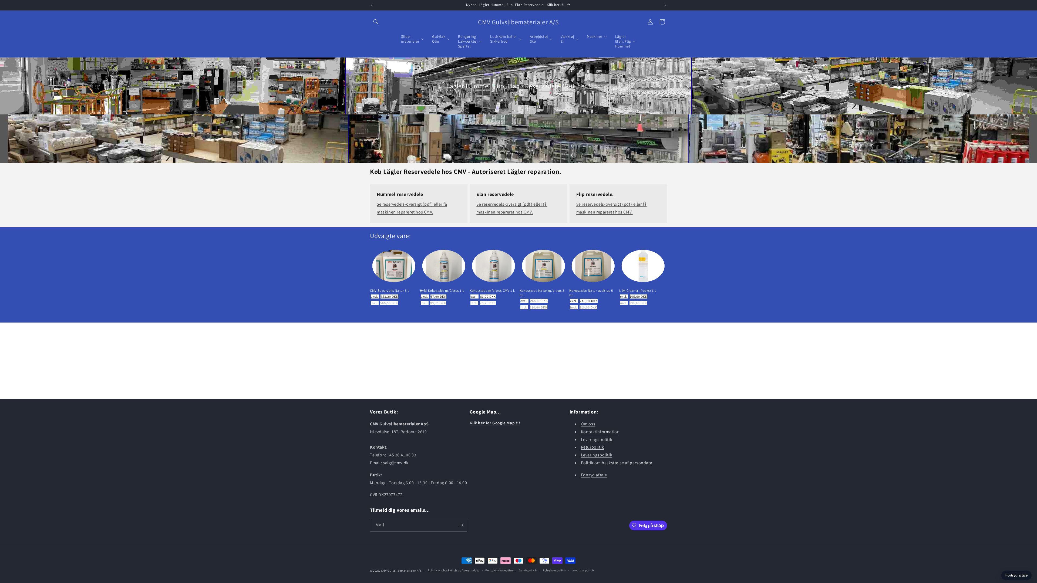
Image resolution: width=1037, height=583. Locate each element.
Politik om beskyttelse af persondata (616, 463)
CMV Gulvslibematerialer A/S (401, 570)
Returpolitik (592, 447)
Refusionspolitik (554, 570)
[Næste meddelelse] (665, 5)
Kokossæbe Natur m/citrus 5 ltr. (542, 293)
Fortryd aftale (594, 475)
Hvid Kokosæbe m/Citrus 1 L (442, 291)
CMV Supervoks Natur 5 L (389, 291)
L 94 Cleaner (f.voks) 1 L (637, 291)
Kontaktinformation (600, 432)
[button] (376, 22)
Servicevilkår (528, 570)
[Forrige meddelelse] (372, 5)
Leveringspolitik (596, 439)
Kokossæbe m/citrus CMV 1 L (492, 291)
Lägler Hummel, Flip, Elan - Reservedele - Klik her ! (518, 86)
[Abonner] (461, 525)
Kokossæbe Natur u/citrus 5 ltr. (591, 293)
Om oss (588, 424)
